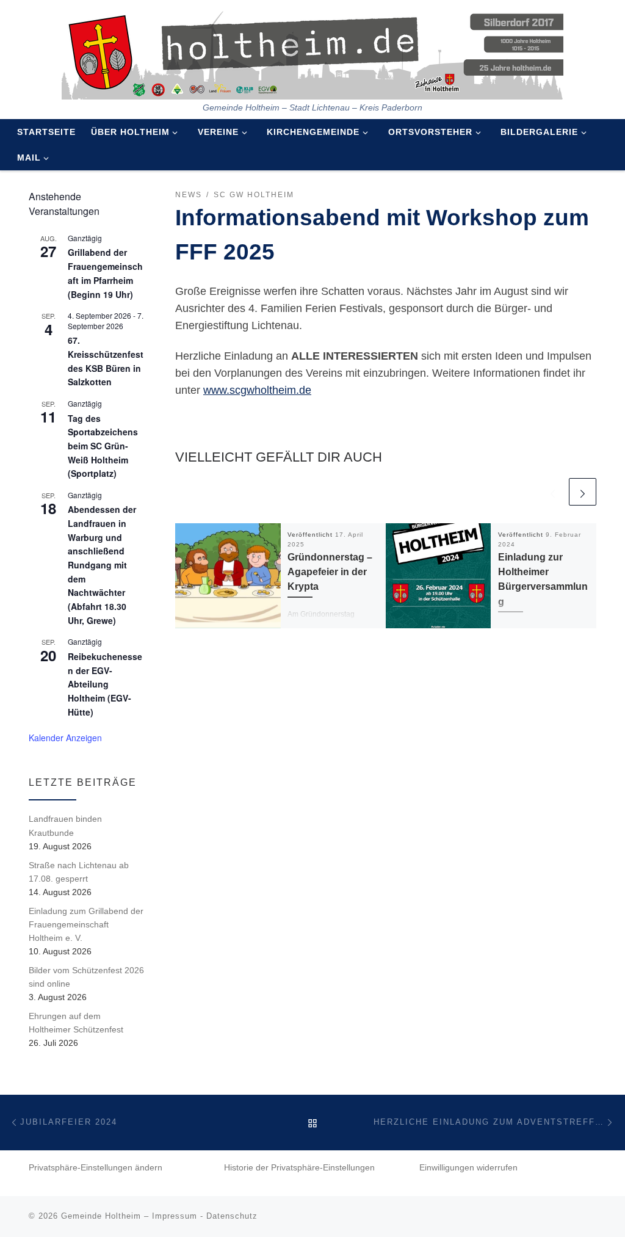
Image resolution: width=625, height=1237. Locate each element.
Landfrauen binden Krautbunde (65, 825)
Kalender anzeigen (65, 737)
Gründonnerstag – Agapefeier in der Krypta (329, 571)
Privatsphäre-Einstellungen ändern (95, 1167)
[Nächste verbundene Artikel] (582, 492)
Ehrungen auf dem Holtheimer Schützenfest (76, 1022)
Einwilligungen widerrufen (468, 1167)
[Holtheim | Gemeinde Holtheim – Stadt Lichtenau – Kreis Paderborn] (312, 51)
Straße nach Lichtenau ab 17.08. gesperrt (79, 871)
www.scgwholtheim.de (257, 390)
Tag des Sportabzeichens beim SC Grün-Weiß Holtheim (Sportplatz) (103, 446)
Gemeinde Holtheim (101, 1216)
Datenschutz (232, 1216)
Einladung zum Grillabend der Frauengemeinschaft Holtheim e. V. (86, 924)
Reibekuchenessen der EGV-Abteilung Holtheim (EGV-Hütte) (105, 684)
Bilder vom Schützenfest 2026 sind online (86, 977)
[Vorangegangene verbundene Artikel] (552, 492)
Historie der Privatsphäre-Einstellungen (299, 1167)
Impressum (174, 1216)
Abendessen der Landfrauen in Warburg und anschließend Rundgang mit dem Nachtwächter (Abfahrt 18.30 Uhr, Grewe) (102, 564)
